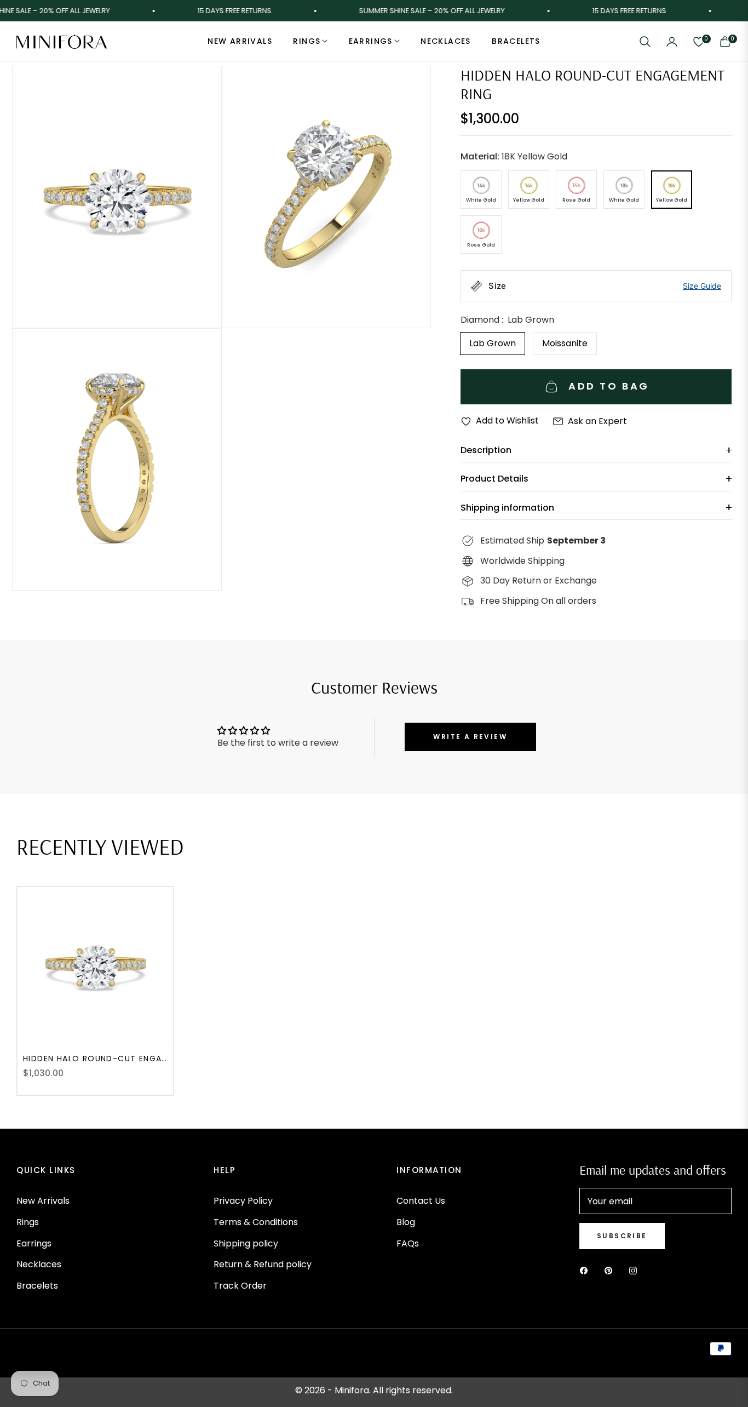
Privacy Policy (243, 1200)
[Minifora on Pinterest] (611, 1270)
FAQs (407, 1243)
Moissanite (565, 343)
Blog (405, 1222)
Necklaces (38, 1264)
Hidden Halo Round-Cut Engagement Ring (95, 1058)
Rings (27, 1222)
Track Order (240, 1285)
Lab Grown (492, 343)
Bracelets (37, 1285)
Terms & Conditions (256, 1222)
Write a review (470, 736)
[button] (645, 41)
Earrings (33, 1243)
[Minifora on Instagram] (636, 1270)
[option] (117, 197)
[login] (672, 41)
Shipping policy (246, 1243)
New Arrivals (43, 1200)
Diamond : (507, 319)
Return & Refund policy (263, 1264)
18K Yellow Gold (514, 156)
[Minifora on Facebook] (586, 1270)
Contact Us (420, 1200)
